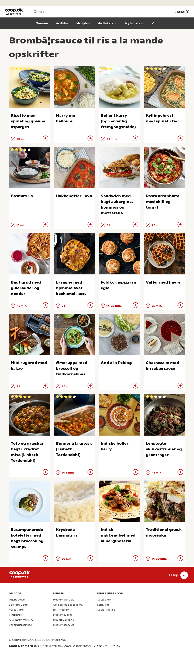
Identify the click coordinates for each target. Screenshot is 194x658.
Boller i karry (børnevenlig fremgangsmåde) (118, 121)
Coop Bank (104, 599)
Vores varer (16, 609)
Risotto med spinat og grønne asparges (28, 121)
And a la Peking (116, 363)
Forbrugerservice (20, 624)
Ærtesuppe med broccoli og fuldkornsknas (71, 368)
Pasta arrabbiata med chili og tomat (162, 202)
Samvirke (103, 604)
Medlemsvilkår (62, 614)
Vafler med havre (163, 282)
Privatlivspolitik (63, 620)
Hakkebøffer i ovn (74, 196)
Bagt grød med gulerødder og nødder (26, 288)
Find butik (15, 614)
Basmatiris (22, 196)
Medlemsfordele (63, 599)
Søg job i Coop (18, 604)
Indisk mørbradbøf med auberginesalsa (118, 535)
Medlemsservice (63, 624)
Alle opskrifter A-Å (21, 620)
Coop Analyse (106, 609)
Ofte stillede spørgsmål (68, 604)
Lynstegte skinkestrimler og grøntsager (164, 449)
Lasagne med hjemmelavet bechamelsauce (71, 288)
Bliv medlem (61, 609)
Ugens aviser (17, 599)
